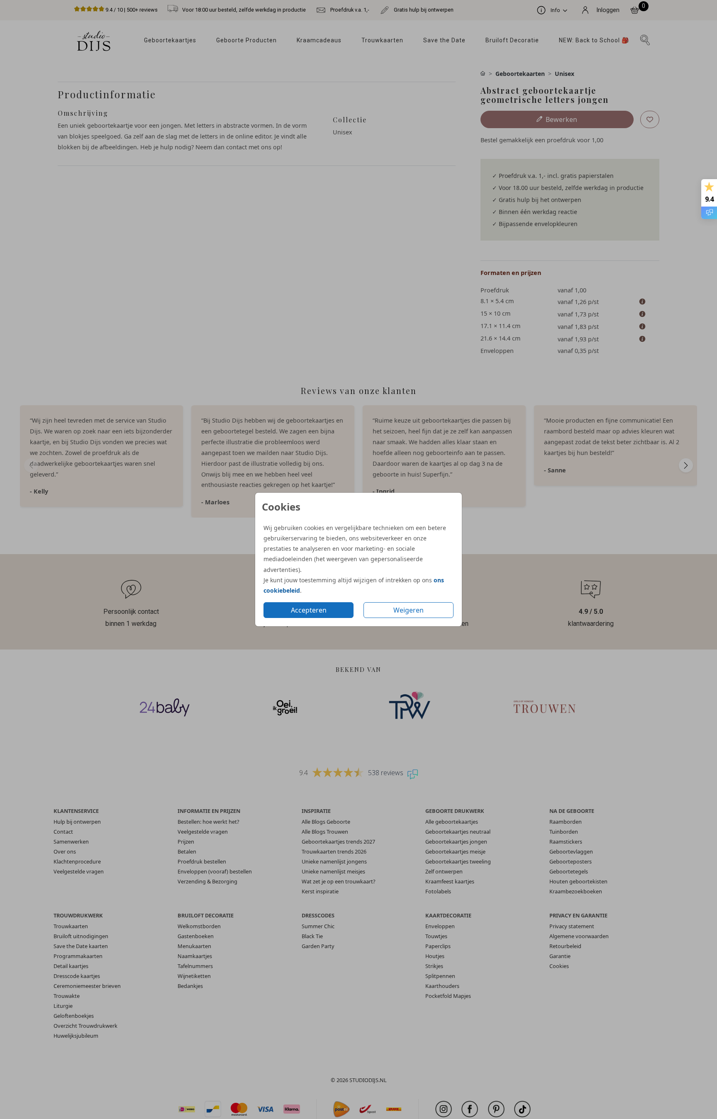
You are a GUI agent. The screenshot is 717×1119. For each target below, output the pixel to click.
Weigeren (408, 610)
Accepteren (309, 610)
